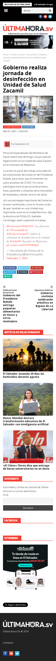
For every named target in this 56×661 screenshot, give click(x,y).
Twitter (25, 268)
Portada (13, 54)
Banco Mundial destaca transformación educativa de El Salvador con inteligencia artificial (26, 421)
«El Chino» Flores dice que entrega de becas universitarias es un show (26, 467)
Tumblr (23, 272)
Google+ (38, 268)
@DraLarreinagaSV (17, 233)
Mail (9, 276)
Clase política (31, 54)
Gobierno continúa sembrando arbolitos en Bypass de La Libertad (43, 300)
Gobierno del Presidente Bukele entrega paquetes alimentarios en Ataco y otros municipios (11, 306)
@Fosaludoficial (19, 230)
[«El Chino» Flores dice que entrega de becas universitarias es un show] (28, 446)
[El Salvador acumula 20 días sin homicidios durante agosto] (28, 355)
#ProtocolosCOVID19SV (20, 226)
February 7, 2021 (17, 258)
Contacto (8, 642)
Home (5, 54)
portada (21, 54)
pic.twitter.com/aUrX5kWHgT (23, 245)
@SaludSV (16, 241)
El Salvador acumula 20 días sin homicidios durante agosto (23, 375)
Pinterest (37, 272)
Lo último (28, 127)
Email (5, 494)
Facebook (11, 268)
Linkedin (10, 272)
